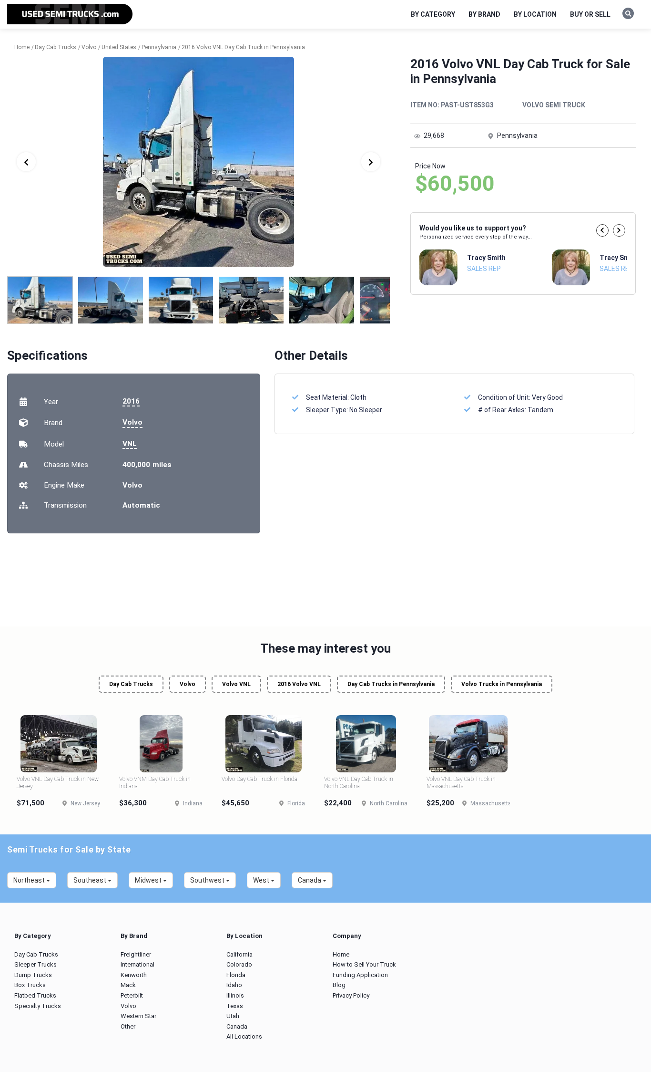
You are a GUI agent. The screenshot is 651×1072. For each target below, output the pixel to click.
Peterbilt (132, 995)
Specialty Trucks (37, 1006)
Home (341, 954)
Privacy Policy (351, 995)
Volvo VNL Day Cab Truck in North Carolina (358, 782)
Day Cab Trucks (131, 684)
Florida (235, 974)
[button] (602, 230)
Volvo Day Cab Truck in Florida (259, 779)
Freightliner (136, 954)
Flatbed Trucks (35, 995)
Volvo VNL (236, 684)
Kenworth (134, 974)
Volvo (132, 422)
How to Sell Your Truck (364, 964)
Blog (339, 985)
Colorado (239, 964)
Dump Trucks (33, 974)
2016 (131, 401)
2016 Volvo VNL (299, 684)
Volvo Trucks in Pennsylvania (501, 684)
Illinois (235, 995)
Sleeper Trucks (35, 964)
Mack (128, 985)
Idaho (234, 985)
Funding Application (360, 974)
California (239, 954)
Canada (236, 1026)
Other (128, 1026)
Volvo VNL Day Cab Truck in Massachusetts (461, 782)
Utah (232, 1016)
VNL (129, 443)
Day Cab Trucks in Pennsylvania (391, 684)
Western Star (138, 1016)
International (137, 964)
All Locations (244, 1036)
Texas (234, 1006)
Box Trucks (30, 985)
